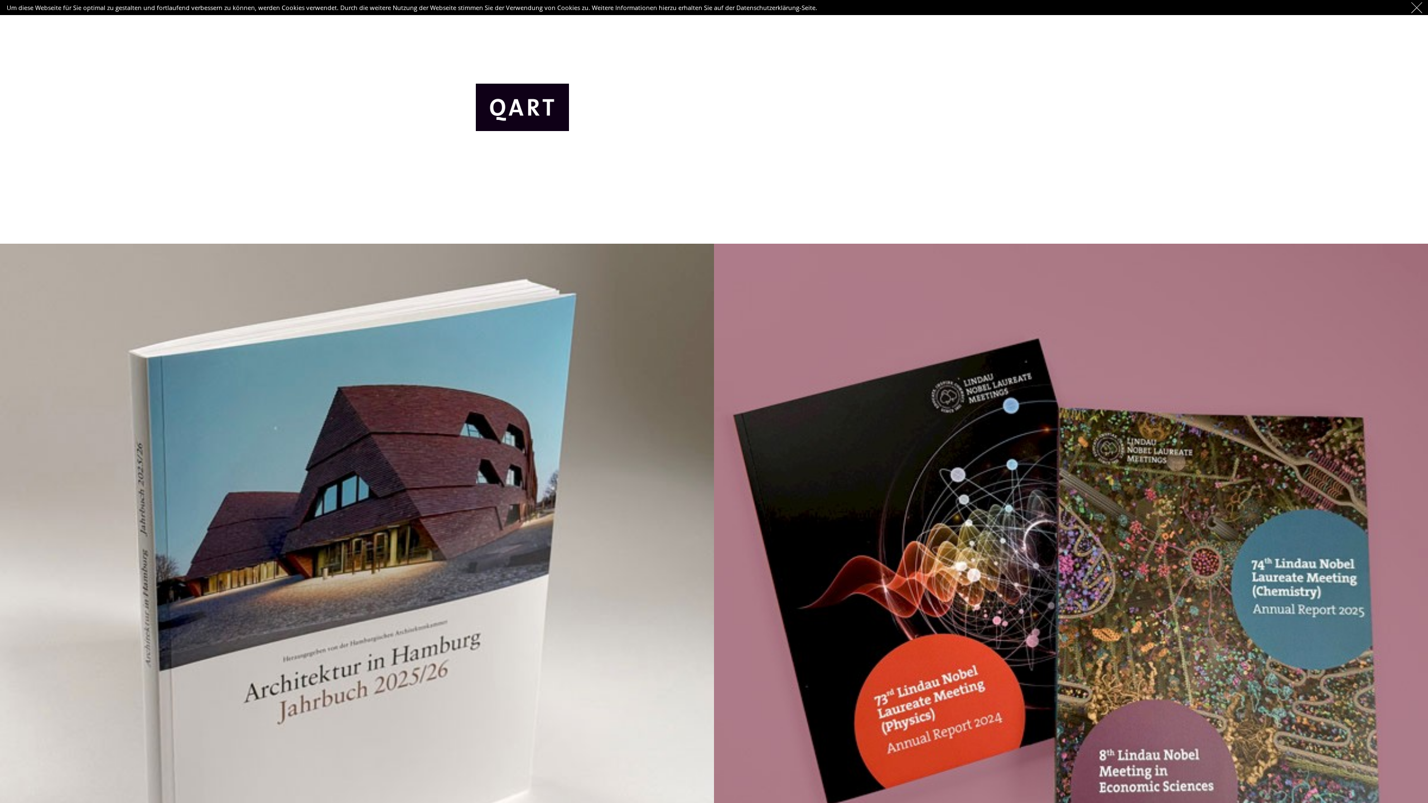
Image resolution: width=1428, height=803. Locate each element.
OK (1417, 7)
